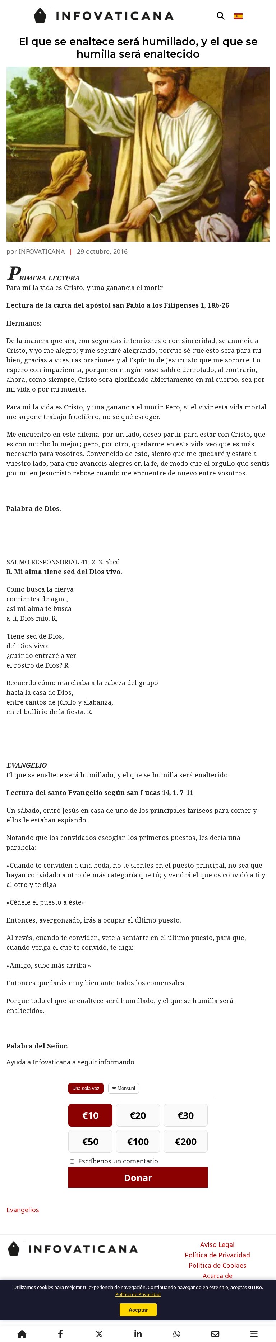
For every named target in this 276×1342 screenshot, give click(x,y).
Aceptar (138, 1310)
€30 (186, 1115)
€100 (138, 1141)
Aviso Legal (217, 1244)
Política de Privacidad (217, 1255)
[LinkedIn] (138, 1334)
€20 (138, 1115)
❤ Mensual (123, 1088)
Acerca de (218, 1276)
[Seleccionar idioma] (239, 16)
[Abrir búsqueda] (221, 16)
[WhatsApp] (177, 1334)
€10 (90, 1115)
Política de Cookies (218, 1265)
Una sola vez (86, 1088)
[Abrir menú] (254, 1334)
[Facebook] (60, 1334)
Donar (138, 1177)
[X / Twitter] (99, 1334)
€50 (90, 1141)
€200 (186, 1141)
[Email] (215, 1334)
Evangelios (22, 1209)
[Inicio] (22, 1334)
